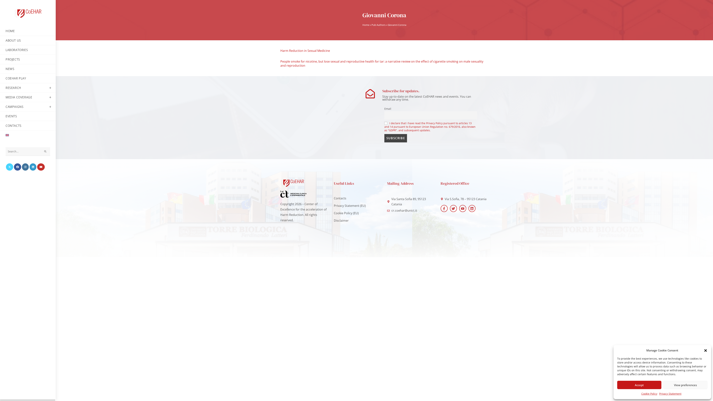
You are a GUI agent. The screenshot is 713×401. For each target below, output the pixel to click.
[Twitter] (453, 208)
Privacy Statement (670, 393)
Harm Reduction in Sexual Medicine (305, 51)
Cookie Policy (649, 393)
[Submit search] (45, 151)
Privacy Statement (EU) (350, 206)
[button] (705, 350)
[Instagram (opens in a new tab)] (25, 167)
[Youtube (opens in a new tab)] (41, 167)
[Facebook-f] (444, 208)
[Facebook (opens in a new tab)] (17, 167)
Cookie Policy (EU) (346, 213)
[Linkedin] (472, 208)
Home (365, 25)
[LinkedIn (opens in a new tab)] (33, 167)
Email (387, 108)
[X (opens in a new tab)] (9, 167)
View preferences (685, 385)
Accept (639, 385)
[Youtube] (462, 208)
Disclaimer (341, 220)
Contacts (340, 198)
